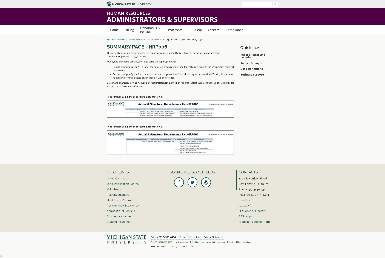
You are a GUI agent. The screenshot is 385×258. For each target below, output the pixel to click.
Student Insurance (118, 221)
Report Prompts (251, 63)
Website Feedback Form (255, 221)
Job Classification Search (123, 183)
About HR (245, 205)
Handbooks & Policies (150, 30)
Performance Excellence (123, 205)
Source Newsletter (119, 216)
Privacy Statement (213, 236)
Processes (175, 30)
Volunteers (114, 189)
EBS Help (195, 30)
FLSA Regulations (118, 194)
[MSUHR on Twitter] (192, 182)
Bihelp (132, 39)
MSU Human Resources (117, 39)
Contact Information (189, 236)
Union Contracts (117, 178)
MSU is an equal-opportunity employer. (208, 242)
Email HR (244, 200)
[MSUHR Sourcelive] (206, 182)
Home (114, 30)
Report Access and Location (252, 56)
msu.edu (184, 242)
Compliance (234, 30)
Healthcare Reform (119, 200)
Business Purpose (252, 74)
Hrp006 (141, 39)
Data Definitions (251, 69)
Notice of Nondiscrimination (241, 242)
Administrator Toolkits (121, 210)
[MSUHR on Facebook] (179, 182)
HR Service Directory (252, 210)
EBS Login (245, 216)
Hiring (129, 30)
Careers (214, 30)
